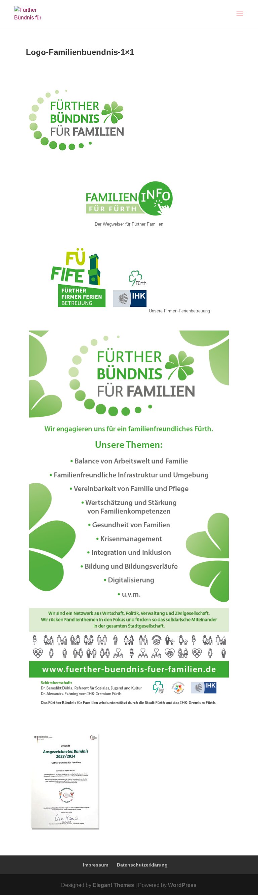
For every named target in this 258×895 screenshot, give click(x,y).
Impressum (95, 865)
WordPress (182, 885)
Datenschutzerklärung (142, 865)
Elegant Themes (113, 885)
